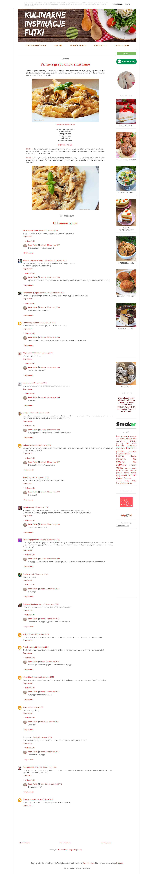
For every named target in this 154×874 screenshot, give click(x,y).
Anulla (25, 574)
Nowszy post (24, 843)
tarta (127, 481)
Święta (119, 483)
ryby (118, 475)
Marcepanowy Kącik (31, 293)
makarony (121, 459)
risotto (133, 473)
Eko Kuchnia (28, 230)
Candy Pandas (28, 767)
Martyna (26, 413)
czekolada (120, 441)
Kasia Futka (32, 245)
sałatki (124, 475)
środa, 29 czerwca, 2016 (49, 589)
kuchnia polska (126, 450)
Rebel (25, 507)
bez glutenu (122, 436)
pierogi (119, 473)
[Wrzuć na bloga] (67, 216)
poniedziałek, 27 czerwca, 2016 (45, 230)
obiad (119, 467)
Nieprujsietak (28, 677)
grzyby (133, 441)
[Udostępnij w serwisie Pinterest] (73, 216)
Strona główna (65, 843)
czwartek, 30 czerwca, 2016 (45, 767)
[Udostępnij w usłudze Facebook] (71, 216)
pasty (134, 468)
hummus (119, 443)
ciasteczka (131, 438)
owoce (128, 468)
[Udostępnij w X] (69, 216)
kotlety (134, 443)
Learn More (118, 4)
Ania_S (25, 634)
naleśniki (132, 465)
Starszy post (106, 843)
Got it (127, 4)
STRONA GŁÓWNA (35, 45)
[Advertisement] (126, 345)
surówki (119, 481)
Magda (25, 477)
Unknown (27, 323)
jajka (127, 443)
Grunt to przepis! (29, 799)
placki (126, 473)
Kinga (25, 353)
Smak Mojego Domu (31, 540)
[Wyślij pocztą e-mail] (65, 216)
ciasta (122, 438)
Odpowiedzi (30, 241)
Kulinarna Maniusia (30, 604)
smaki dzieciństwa (126, 477)
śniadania (127, 483)
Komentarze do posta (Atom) (70, 850)
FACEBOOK (100, 45)
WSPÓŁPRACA (78, 45)
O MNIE (58, 45)
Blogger (119, 863)
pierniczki (132, 470)
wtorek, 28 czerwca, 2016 (50, 245)
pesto (118, 470)
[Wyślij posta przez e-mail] (61, 216)
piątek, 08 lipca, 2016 (45, 799)
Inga (24, 383)
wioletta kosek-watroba (32, 260)
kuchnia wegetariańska (126, 452)
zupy (134, 481)
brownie (133, 436)
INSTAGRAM (122, 45)
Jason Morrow (88, 863)
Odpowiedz (27, 237)
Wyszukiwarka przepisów (126, 491)
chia (117, 439)
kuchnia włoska (126, 456)
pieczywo (125, 470)
